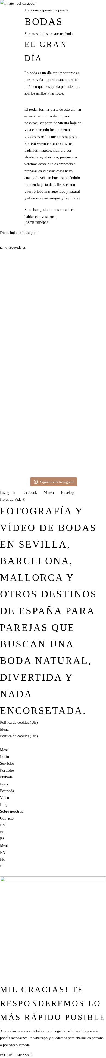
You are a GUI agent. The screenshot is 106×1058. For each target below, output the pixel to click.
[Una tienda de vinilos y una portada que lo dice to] (89, 271)
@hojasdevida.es (13, 247)
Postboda (7, 791)
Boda (4, 784)
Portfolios (37, 6)
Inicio (5, 49)
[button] (53, 79)
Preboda (6, 777)
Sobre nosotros (13, 150)
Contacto (44, 150)
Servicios (19, 49)
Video (4, 798)
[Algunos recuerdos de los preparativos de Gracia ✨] (16, 425)
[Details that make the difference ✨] (89, 384)
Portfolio (7, 770)
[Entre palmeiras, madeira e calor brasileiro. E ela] (16, 316)
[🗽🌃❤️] (53, 261)
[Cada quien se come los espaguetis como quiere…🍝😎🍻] (53, 390)
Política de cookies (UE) (19, 722)
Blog (31, 150)
